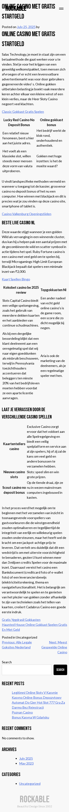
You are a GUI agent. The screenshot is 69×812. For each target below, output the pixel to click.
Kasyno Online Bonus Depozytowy (36, 697)
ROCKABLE (16, 9)
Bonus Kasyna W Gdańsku (30, 717)
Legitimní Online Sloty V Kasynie (35, 692)
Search (7, 662)
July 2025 (26, 758)
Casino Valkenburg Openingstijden (26, 214)
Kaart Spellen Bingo (16, 279)
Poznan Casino (22, 712)
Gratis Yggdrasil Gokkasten (21, 620)
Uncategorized (29, 784)
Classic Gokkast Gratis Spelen (23, 112)
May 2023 (26, 763)
